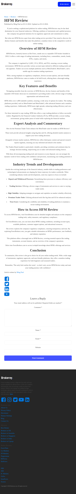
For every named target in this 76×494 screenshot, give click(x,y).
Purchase (64, 4)
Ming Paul (20, 272)
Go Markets (5, 451)
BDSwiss (4, 459)
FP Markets (5, 453)
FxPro (3, 476)
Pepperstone (5, 456)
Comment (38, 307)
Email (38, 339)
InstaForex (4, 479)
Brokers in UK (6, 431)
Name (38, 330)
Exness (3, 482)
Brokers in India (6, 439)
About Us (4, 408)
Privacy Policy (6, 410)
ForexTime (4, 448)
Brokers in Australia (7, 433)
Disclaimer (4, 413)
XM (2, 471)
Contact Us (4, 421)
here (11, 394)
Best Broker (5, 428)
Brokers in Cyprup (7, 441)
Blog (2, 418)
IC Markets (5, 474)
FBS (2, 468)
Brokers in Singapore (8, 436)
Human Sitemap (6, 416)
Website (38, 347)
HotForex (4, 461)
